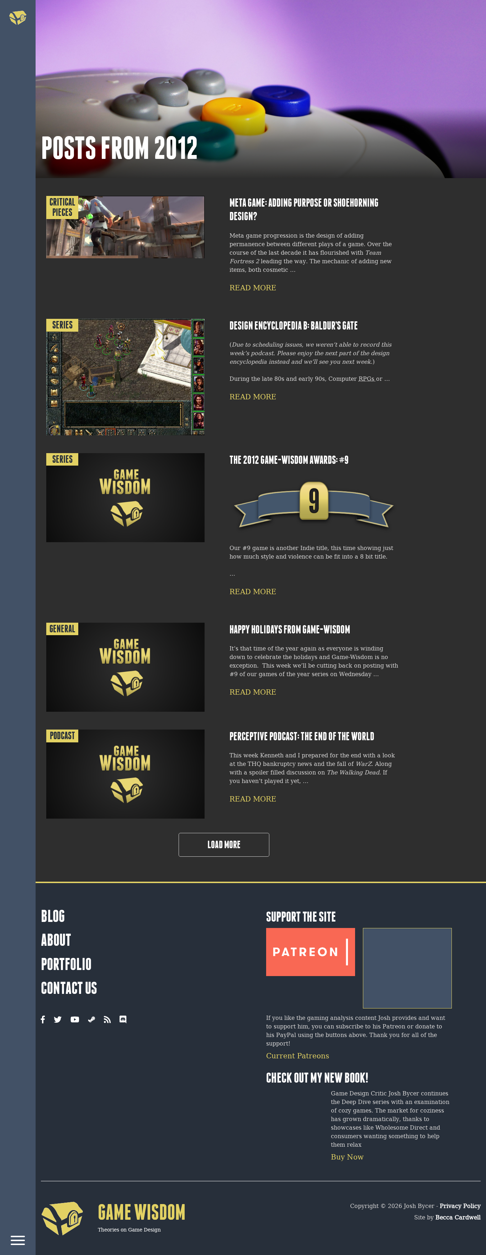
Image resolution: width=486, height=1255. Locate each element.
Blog (53, 916)
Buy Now (347, 1157)
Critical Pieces (62, 207)
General (62, 629)
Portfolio (66, 964)
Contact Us (69, 988)
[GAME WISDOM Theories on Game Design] (113, 1246)
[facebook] (43, 1020)
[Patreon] (310, 949)
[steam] (91, 1020)
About (56, 940)
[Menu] (18, 1241)
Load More (224, 845)
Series (62, 325)
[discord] (123, 1020)
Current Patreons (297, 1056)
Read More (252, 288)
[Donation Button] (407, 965)
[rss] (107, 1020)
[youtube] (74, 1020)
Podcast (62, 736)
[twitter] (58, 1020)
